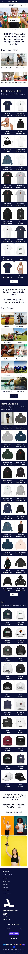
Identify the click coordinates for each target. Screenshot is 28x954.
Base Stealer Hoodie (20, 444)
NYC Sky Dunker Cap (20, 712)
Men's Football (7, 342)
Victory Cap (7, 784)
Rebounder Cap (7, 748)
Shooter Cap (7, 766)
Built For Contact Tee (7, 239)
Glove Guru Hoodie (20, 426)
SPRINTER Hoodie (20, 480)
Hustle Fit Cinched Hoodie (7, 588)
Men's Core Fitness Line (20, 68)
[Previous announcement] (2, 1)
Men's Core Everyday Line (6, 68)
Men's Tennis (19, 391)
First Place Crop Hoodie (20, 534)
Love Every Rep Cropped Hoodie (20, 552)
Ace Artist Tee (7, 113)
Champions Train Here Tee (7, 257)
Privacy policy (22, 949)
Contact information (21, 951)
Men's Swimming (6, 391)
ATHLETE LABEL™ (9, 949)
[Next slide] (17, 29)
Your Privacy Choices (7, 894)
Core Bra (20, 275)
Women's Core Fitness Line (20, 82)
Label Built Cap (20, 676)
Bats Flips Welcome (7, 185)
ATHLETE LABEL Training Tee (20, 149)
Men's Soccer (19, 375)
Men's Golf (20, 342)
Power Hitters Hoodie (7, 444)
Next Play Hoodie (7, 570)
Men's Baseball (7, 326)
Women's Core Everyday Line (7, 82)
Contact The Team (6, 881)
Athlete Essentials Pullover (7, 426)
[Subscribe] (20, 928)
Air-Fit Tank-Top (20, 131)
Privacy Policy (5, 887)
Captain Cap (7, 622)
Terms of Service (6, 890)
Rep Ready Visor (20, 748)
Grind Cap (20, 658)
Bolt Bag (20, 221)
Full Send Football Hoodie (7, 480)
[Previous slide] (10, 29)
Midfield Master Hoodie (20, 498)
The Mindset (5, 878)
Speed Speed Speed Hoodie (7, 498)
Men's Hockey (7, 358)
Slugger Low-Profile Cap (20, 766)
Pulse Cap (7, 730)
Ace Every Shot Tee (20, 113)
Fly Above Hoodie (7, 552)
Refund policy (7, 951)
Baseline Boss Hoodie (7, 167)
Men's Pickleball (19, 358)
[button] (2, 5)
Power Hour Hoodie (20, 570)
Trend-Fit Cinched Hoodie (21, 516)
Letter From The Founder (8, 875)
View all (14, 281)
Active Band (7, 131)
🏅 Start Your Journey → (14, 20)
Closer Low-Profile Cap (20, 257)
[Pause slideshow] (26, 29)
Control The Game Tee (7, 275)
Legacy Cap (7, 694)
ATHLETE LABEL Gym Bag (7, 149)
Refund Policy (5, 884)
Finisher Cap (7, 658)
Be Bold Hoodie (7, 516)
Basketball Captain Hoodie (7, 462)
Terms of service (13, 951)
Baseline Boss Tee (20, 167)
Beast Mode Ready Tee (7, 203)
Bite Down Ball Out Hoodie (7, 221)
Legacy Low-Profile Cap (7, 712)
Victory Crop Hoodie (20, 588)
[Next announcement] (25, 1)
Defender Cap (7, 640)
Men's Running (7, 375)
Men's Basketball (19, 326)
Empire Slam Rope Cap (20, 640)
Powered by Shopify (15, 949)
